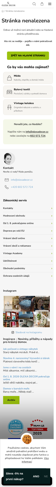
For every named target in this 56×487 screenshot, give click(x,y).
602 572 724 (37, 136)
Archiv (11, 400)
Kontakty (8, 208)
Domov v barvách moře (16, 388)
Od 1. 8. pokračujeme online (18, 223)
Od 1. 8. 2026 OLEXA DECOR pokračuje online (26, 378)
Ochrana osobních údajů (16, 275)
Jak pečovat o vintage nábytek (20, 349)
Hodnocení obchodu (14, 215)
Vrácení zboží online (14, 238)
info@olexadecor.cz (37, 131)
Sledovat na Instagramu (29, 332)
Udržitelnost (10, 260)
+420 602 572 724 (22, 187)
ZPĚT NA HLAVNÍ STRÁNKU (28, 55)
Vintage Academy (12, 253)
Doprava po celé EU (13, 230)
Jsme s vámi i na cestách (17, 367)
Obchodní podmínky (14, 268)
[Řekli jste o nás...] (15, 427)
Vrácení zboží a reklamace (17, 245)
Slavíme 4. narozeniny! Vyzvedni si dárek (26, 358)
